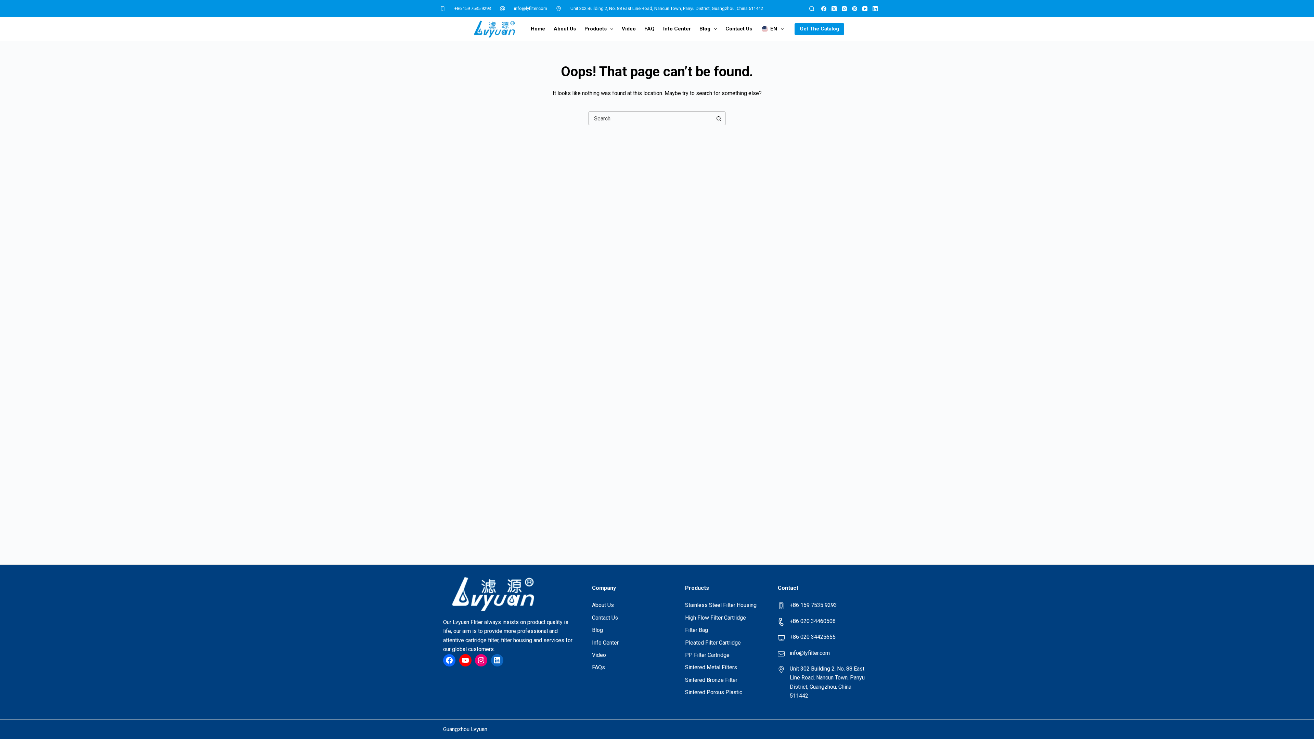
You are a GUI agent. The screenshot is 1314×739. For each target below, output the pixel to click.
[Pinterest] (854, 8)
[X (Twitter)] (834, 8)
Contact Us (738, 29)
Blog (704, 29)
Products (595, 29)
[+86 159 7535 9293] (442, 8)
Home (538, 29)
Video (629, 29)
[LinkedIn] (875, 8)
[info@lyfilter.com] (502, 8)
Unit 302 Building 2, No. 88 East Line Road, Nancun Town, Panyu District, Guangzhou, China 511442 (666, 8)
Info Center (677, 29)
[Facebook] (823, 8)
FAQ (649, 29)
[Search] (811, 8)
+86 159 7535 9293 (472, 8)
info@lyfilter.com (530, 8)
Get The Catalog (819, 29)
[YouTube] (864, 8)
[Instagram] (844, 8)
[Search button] (718, 118)
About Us (565, 29)
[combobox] (650, 118)
